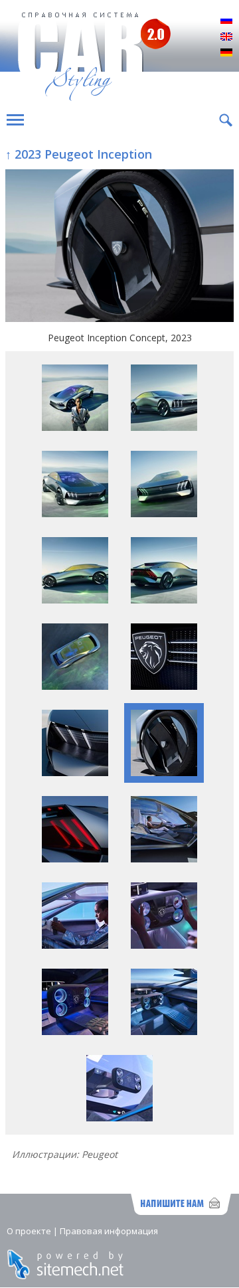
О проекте (29, 1231)
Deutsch (226, 53)
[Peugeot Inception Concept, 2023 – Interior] (164, 858)
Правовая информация (109, 1231)
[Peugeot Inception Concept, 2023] (119, 247)
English (226, 37)
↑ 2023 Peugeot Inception (78, 154)
